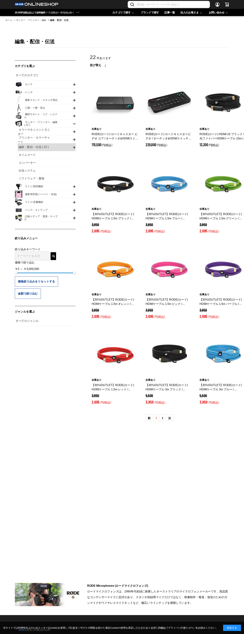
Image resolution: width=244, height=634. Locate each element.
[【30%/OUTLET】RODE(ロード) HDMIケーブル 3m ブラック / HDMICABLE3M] (169, 354)
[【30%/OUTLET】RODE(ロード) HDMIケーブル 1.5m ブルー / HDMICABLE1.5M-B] (169, 183)
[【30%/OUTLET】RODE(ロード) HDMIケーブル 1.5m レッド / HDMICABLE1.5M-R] (115, 354)
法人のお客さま (189, 12)
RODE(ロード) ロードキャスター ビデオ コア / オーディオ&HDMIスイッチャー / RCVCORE (115, 137)
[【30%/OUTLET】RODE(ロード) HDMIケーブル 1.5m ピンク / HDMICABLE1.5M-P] (169, 268)
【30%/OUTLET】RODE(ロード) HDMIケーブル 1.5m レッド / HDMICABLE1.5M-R (113, 388)
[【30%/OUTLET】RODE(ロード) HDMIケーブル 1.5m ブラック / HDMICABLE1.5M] (115, 183)
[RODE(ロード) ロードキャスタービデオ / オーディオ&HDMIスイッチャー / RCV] (169, 103)
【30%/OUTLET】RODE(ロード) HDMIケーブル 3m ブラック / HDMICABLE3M (167, 388)
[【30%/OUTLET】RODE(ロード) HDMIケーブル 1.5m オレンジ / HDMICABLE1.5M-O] (115, 268)
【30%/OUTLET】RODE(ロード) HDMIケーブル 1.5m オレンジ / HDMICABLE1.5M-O (113, 302)
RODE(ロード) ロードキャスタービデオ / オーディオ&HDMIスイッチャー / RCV (168, 137)
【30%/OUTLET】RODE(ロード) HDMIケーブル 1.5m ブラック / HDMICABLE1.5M (113, 217)
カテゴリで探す (121, 12)
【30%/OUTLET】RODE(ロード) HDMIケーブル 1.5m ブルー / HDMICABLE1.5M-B (167, 217)
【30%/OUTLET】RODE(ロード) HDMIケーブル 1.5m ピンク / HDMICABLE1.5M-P (167, 302)
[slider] (16, 273)
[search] (53, 256)
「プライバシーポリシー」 (181, 627)
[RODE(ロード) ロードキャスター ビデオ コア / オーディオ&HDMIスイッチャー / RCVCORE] (115, 103)
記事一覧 (170, 12)
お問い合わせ (217, 12)
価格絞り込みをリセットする (36, 281)
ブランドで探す (150, 12)
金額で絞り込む (28, 293)
